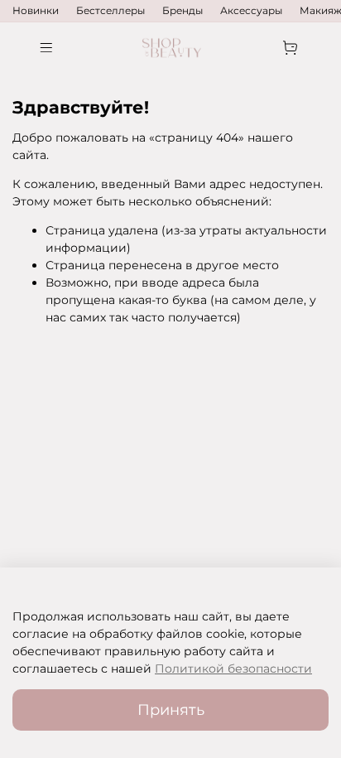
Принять (170, 709)
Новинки (35, 10)
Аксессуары (251, 10)
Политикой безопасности (233, 668)
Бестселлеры (110, 10)
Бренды (182, 10)
